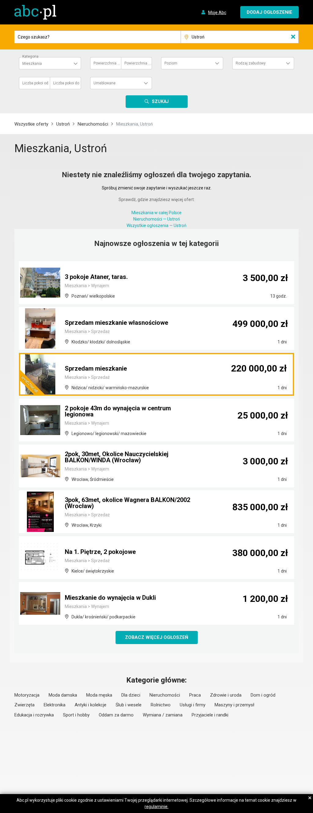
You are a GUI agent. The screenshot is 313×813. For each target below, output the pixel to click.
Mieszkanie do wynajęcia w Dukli (110, 597)
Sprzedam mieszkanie (96, 368)
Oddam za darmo (116, 715)
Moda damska (63, 695)
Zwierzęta (24, 705)
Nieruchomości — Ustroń (156, 219)
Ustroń (63, 124)
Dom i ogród (263, 695)
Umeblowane (105, 83)
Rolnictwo (161, 705)
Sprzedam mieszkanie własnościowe (116, 322)
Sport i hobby (76, 715)
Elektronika (54, 705)
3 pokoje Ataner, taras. (96, 276)
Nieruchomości (93, 124)
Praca (195, 695)
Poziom (170, 63)
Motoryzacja (26, 695)
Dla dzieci (130, 695)
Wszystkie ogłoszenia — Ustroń (156, 225)
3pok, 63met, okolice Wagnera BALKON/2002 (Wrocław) (127, 503)
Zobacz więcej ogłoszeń (156, 637)
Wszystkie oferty (31, 124)
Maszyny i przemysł (234, 705)
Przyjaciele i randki (210, 715)
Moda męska (99, 695)
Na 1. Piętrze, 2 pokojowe (100, 551)
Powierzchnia (107, 63)
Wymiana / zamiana (162, 715)
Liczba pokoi (35, 83)
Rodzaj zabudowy (251, 63)
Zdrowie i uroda (225, 695)
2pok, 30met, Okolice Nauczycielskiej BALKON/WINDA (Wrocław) (116, 457)
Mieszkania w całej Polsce (156, 212)
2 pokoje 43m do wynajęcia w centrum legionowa (118, 411)
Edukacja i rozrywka (34, 715)
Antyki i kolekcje (90, 705)
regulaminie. (156, 806)
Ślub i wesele (129, 705)
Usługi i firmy (192, 705)
